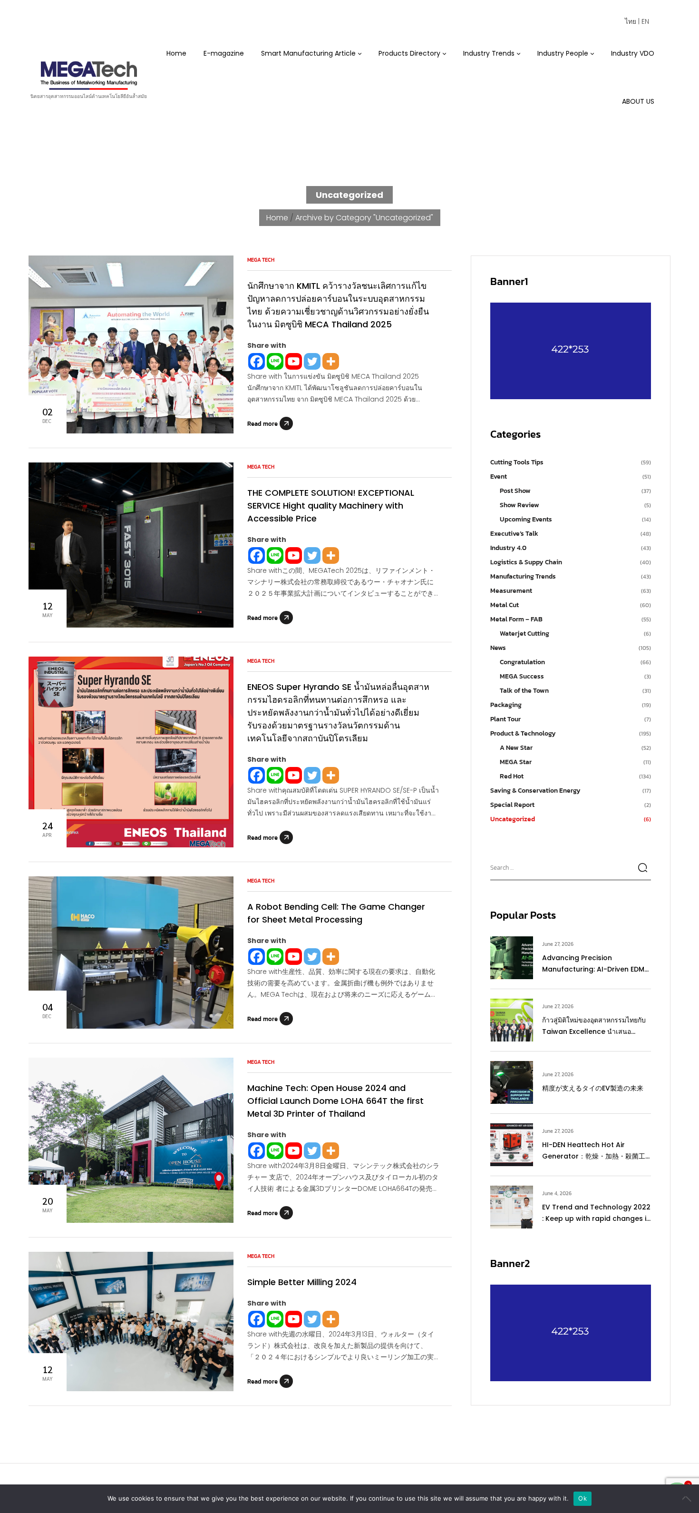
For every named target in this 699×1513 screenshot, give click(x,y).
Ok (582, 1498)
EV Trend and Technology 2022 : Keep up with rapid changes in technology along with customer (596, 1213)
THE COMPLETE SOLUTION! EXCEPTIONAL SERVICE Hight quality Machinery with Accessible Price (330, 505)
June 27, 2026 (557, 944)
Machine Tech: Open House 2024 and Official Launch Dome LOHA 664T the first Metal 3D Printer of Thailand (335, 1101)
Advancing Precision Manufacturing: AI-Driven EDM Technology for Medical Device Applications (596, 964)
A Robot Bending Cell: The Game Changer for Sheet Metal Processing (336, 913)
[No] (687, 1498)
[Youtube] (293, 361)
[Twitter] (312, 361)
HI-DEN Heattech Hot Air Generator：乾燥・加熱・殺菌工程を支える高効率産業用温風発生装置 (595, 1151)
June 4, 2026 (557, 1193)
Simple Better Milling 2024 (302, 1282)
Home (277, 217)
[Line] (275, 361)
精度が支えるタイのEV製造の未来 (592, 1088)
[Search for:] (570, 867)
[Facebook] (256, 361)
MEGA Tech (260, 260)
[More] (330, 361)
